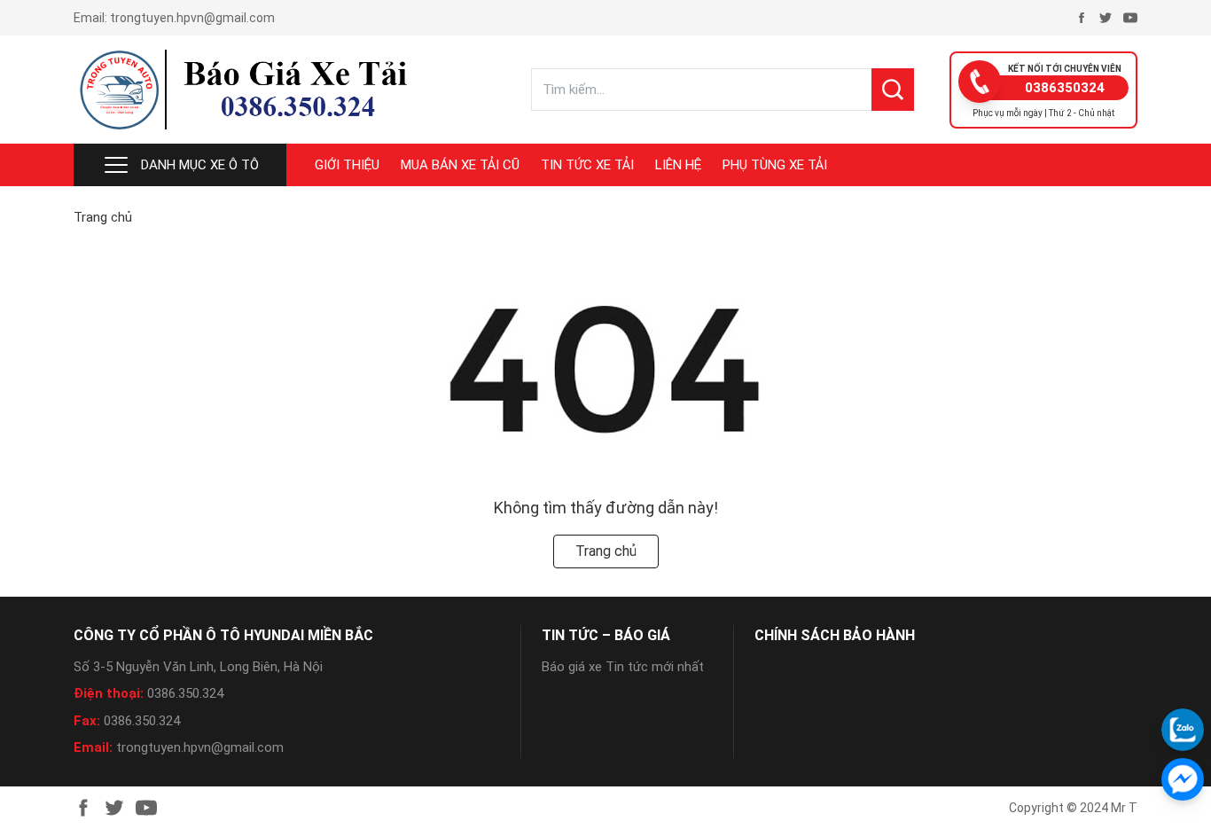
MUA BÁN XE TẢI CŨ (460, 165)
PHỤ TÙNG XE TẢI (775, 165)
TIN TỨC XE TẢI (587, 165)
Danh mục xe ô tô (200, 165)
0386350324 (1065, 88)
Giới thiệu (347, 165)
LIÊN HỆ (678, 165)
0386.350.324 (185, 693)
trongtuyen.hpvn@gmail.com (192, 18)
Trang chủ (103, 217)
